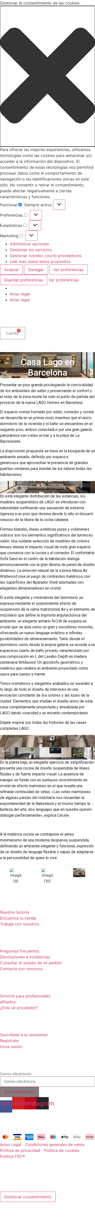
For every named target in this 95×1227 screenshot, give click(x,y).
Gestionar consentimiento (27, 1196)
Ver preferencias (68, 269)
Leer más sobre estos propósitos (40, 261)
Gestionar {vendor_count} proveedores (45, 255)
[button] (47, 76)
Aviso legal (20, 293)
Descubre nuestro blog (39, 1124)
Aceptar (11, 269)
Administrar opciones (29, 243)
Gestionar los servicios (31, 249)
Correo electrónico (15, 1074)
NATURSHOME (25, 317)
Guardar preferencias (23, 279)
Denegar (36, 269)
